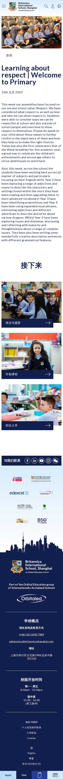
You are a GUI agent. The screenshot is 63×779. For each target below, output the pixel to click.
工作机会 (31, 732)
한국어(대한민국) (31, 763)
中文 (31, 758)
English (31, 753)
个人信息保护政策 (31, 727)
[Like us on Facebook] (27, 461)
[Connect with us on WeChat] (55, 461)
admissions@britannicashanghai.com (31, 641)
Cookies (31, 738)
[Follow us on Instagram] (48, 461)
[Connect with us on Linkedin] (34, 461)
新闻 (9, 55)
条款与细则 (31, 722)
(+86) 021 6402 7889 (31, 634)
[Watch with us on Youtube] (41, 461)
